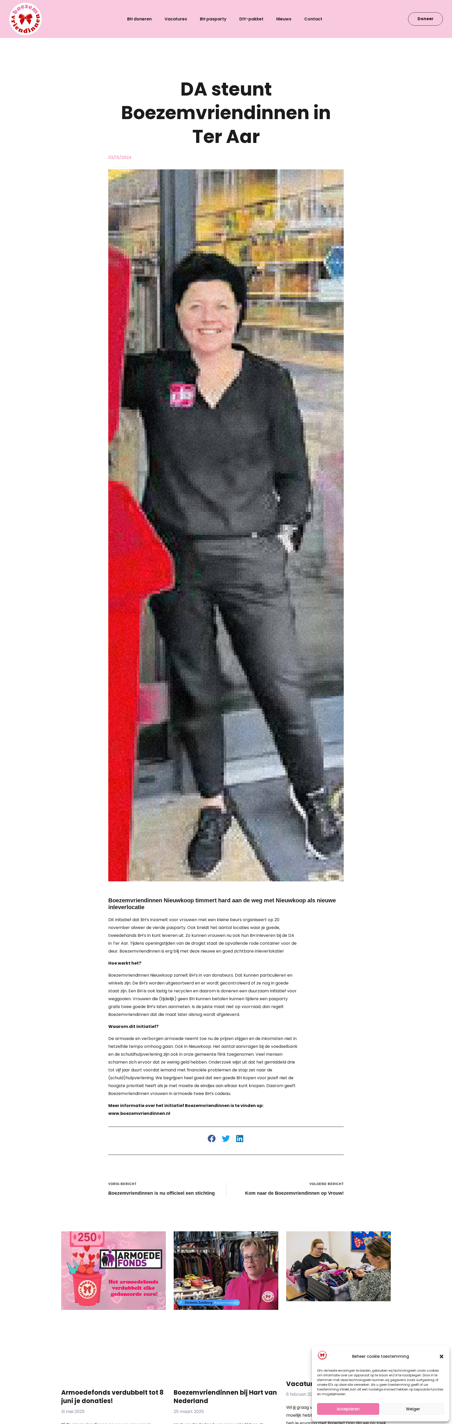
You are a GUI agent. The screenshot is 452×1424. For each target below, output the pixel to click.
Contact (313, 19)
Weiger (413, 1409)
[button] (441, 1356)
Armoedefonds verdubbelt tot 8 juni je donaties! (112, 1396)
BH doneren (139, 19)
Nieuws (283, 19)
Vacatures (176, 19)
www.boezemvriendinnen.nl (139, 1113)
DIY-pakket (251, 19)
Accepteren (348, 1409)
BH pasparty (213, 19)
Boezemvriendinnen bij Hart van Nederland (225, 1396)
